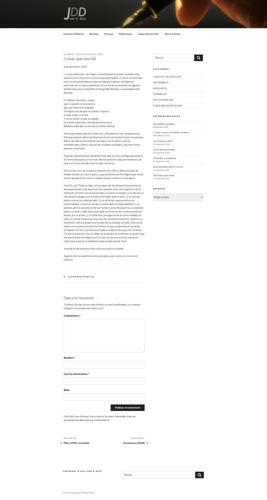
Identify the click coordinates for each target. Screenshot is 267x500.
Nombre (69, 357)
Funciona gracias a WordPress (78, 492)
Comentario (72, 315)
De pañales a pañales (164, 124)
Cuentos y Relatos (73, 34)
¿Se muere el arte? (163, 141)
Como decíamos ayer (164, 149)
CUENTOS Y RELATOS (164, 76)
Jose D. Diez (95, 54)
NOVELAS (158, 88)
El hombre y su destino (164, 158)
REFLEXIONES (161, 99)
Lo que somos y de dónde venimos (171, 132)
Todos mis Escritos (148, 34)
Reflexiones (125, 34)
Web (66, 390)
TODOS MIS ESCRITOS (81, 277)
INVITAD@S (159, 82)
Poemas (108, 34)
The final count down (163, 175)
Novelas (93, 34)
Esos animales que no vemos (168, 166)
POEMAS (158, 94)
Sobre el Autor (172, 34)
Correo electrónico (76, 374)
